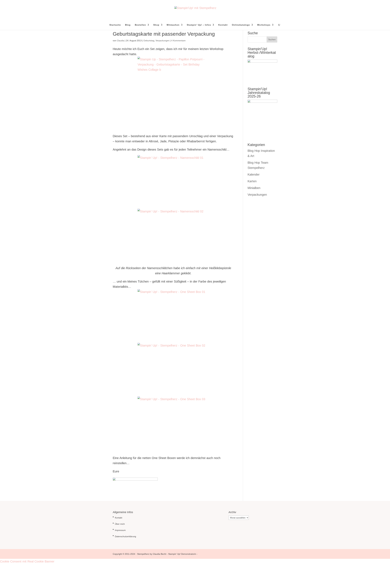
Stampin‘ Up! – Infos (199, 25)
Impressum (120, 530)
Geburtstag (149, 40)
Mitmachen (173, 25)
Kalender (254, 174)
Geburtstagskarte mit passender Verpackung (164, 34)
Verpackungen (162, 40)
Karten (252, 181)
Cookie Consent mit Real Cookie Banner (27, 561)
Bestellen (140, 25)
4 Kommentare (178, 40)
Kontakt (223, 25)
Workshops (263, 25)
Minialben (254, 188)
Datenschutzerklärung (125, 536)
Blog (128, 25)
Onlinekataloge (241, 25)
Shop (156, 25)
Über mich (120, 524)
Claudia (120, 40)
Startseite (115, 25)
